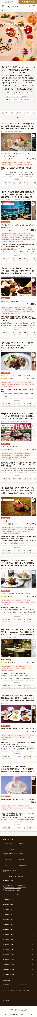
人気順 (11, 113)
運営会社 (21, 853)
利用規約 (21, 859)
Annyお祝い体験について (10, 853)
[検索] (30, 6)
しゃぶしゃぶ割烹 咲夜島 (9, 447)
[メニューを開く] (34, 6)
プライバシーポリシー (9, 865)
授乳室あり (25, 96)
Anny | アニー (23, 984)
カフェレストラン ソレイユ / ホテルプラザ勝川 (16, 376)
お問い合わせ (23, 843)
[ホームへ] (10, 6)
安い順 (33, 113)
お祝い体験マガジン (24, 990)
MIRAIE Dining (6, 660)
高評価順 (18, 113)
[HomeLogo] (18, 1010)
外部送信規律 (23, 865)
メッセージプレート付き (11, 99)
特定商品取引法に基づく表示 (10, 871)
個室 (8, 96)
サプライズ (9, 93)
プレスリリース (7, 859)
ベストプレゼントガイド (10, 990)
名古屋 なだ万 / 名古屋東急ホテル (12, 301)
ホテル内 (16, 96)
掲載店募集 (6, 1000)
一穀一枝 (4, 521)
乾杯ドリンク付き (25, 99)
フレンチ (18, 93)
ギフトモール (7, 984)
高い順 (26, 113)
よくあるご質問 (7, 843)
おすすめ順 (4, 113)
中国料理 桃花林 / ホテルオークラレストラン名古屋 (17, 729)
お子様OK (26, 93)
